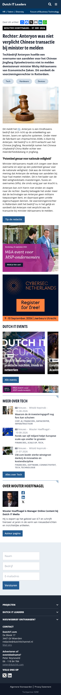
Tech (8, 81)
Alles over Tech (13, 474)
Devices (41, 81)
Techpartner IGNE (30, 692)
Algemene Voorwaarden (21, 686)
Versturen (11, 585)
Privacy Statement (43, 686)
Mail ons (7, 644)
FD (19, 129)
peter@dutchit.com (13, 664)
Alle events (11, 379)
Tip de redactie (13, 219)
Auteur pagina (12, 533)
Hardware (24, 81)
